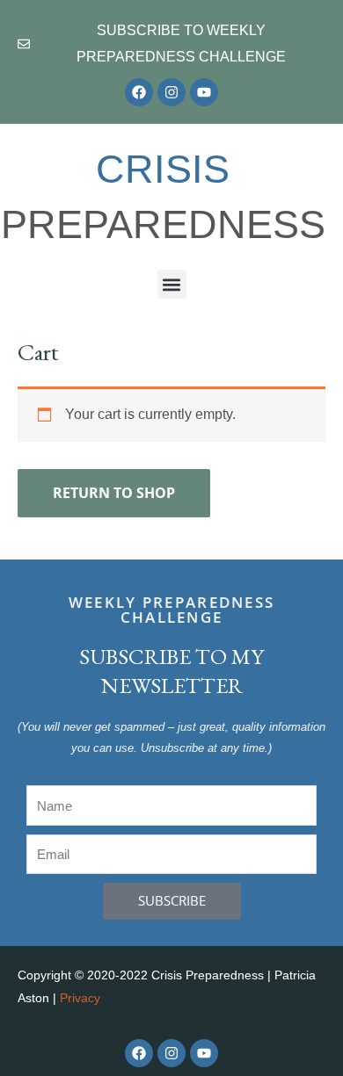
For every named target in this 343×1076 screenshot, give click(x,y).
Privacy (80, 998)
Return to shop (114, 492)
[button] (171, 284)
